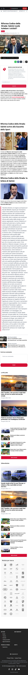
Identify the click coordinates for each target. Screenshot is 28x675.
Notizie (2, 31)
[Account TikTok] (15, 669)
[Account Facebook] (9, 669)
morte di (18, 97)
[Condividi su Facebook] (18, 62)
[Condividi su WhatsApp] (15, 62)
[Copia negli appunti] (26, 62)
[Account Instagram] (12, 669)
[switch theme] (4, 8)
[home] (1, 11)
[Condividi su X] (21, 62)
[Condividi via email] (24, 62)
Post (14, 365)
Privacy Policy (10, 658)
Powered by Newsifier (14, 672)
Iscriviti (14, 86)
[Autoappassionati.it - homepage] (14, 8)
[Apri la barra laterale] (1, 8)
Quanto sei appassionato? (10, 11)
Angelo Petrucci (7, 33)
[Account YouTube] (19, 669)
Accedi (24, 8)
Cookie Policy (18, 658)
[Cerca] (26, 11)
